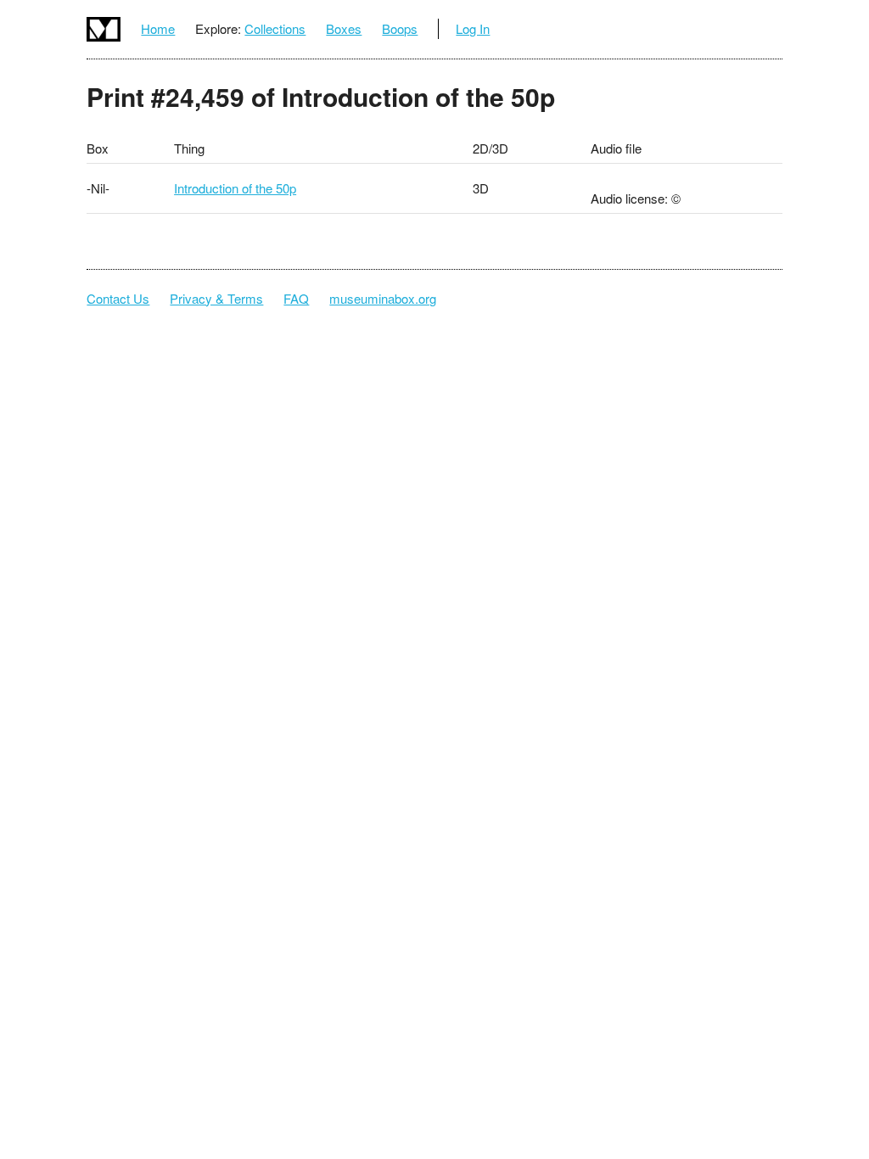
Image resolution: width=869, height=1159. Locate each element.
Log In (473, 28)
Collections (275, 28)
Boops (400, 28)
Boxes (344, 28)
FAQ (296, 298)
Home (158, 28)
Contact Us (118, 298)
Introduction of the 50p (235, 188)
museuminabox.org (382, 298)
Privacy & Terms (216, 298)
